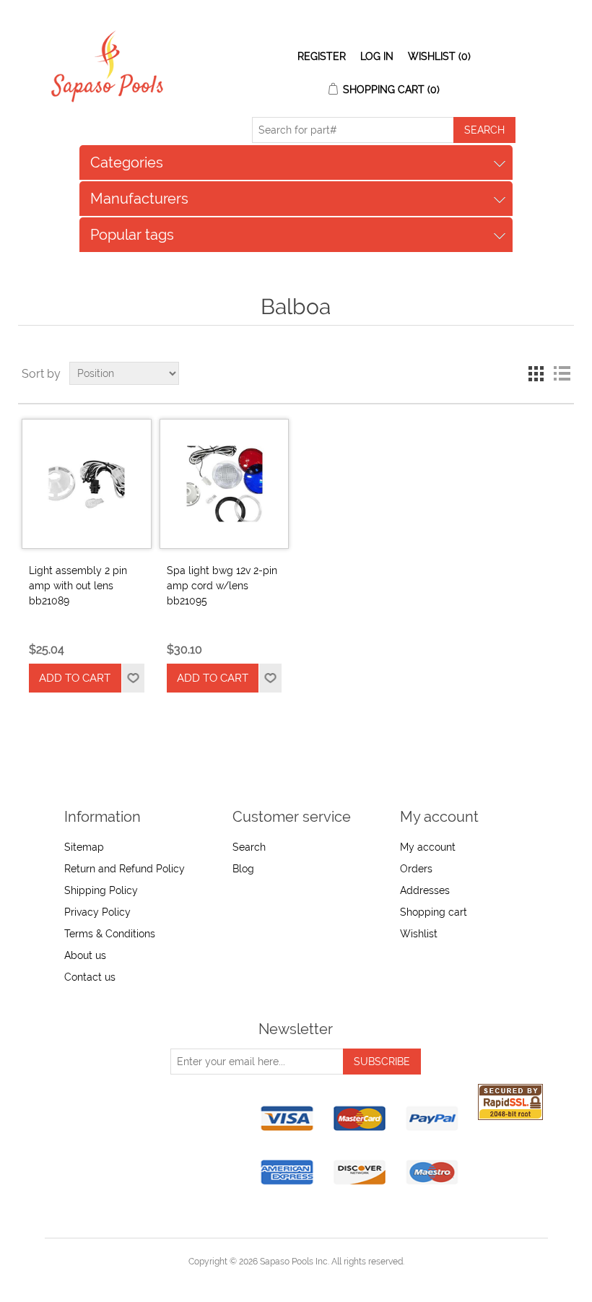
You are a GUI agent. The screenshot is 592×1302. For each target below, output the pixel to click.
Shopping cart (433, 912)
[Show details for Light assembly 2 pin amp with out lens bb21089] (86, 484)
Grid (535, 373)
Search (249, 847)
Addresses (425, 890)
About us (85, 955)
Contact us (90, 977)
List (561, 373)
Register (321, 56)
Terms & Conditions (109, 933)
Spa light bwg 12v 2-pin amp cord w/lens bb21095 (222, 586)
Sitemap (84, 847)
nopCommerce (321, 1279)
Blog (243, 868)
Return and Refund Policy (124, 868)
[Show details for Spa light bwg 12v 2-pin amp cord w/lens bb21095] (224, 484)
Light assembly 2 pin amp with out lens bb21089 (78, 586)
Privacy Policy (97, 912)
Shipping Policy (101, 890)
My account (428, 847)
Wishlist (419, 933)
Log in (376, 56)
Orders (416, 868)
